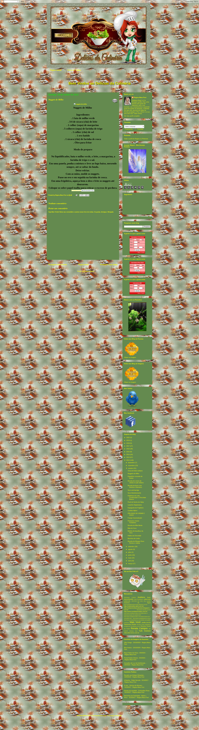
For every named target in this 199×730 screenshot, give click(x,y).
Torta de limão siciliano (135, 471)
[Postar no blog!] (82, 195)
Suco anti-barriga (133, 490)
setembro (131, 546)
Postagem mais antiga (108, 264)
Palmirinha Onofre (130, 624)
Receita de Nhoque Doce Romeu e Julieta (136, 542)
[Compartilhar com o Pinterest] (88, 195)
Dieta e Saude (141, 252)
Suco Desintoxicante (134, 493)
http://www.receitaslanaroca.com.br (142, 618)
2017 (128, 446)
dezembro (131, 462)
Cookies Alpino (132, 510)
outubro (131, 468)
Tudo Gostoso (145, 631)
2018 (128, 443)
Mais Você (135, 622)
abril (129, 561)
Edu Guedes (147, 601)
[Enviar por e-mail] (80, 195)
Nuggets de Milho (133, 473)
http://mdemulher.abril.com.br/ (134, 606)
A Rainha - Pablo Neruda (132, 680)
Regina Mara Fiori (61, 195)
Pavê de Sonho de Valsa (136, 502)
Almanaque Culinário (130, 597)
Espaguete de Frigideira (135, 508)
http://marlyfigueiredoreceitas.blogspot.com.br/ (135, 604)
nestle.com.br (146, 622)
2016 (128, 449)
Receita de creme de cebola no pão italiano (136, 481)
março (130, 563)
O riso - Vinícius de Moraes (133, 685)
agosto (130, 549)
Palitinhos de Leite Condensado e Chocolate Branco (137, 497)
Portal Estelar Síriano (131, 658)
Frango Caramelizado (135, 518)
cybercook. (127, 601)
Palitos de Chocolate (134, 535)
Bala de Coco (132, 528)
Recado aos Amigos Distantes (134, 675)
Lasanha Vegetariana (135, 505)
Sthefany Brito (133, 631)
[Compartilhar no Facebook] (86, 195)
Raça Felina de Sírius (131, 653)
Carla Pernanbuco (138, 599)
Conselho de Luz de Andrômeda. (135, 663)
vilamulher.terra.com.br (131, 633)
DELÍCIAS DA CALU (88, 190)
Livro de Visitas (74, 70)
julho (130, 552)
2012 (128, 460)
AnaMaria (141, 597)
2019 (128, 440)
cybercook (147, 599)
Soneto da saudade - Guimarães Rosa (136, 690)
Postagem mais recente (57, 264)
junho (130, 555)
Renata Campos (139, 628)
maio (130, 558)
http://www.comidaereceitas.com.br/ (135, 611)
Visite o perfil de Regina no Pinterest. (136, 139)
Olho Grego (128, 642)
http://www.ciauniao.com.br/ (144, 609)
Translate (140, 129)
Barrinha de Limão (134, 538)
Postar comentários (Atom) (85, 271)
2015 (128, 451)
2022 (128, 437)
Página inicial (55, 70)
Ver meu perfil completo (132, 116)
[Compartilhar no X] (84, 195)
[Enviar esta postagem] (76, 195)
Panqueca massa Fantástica (133, 521)
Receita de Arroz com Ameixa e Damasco (135, 486)
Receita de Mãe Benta (135, 525)
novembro (131, 465)
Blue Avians (128, 647)
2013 (128, 457)
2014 (128, 454)
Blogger (119, 715)
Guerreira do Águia (137, 603)
